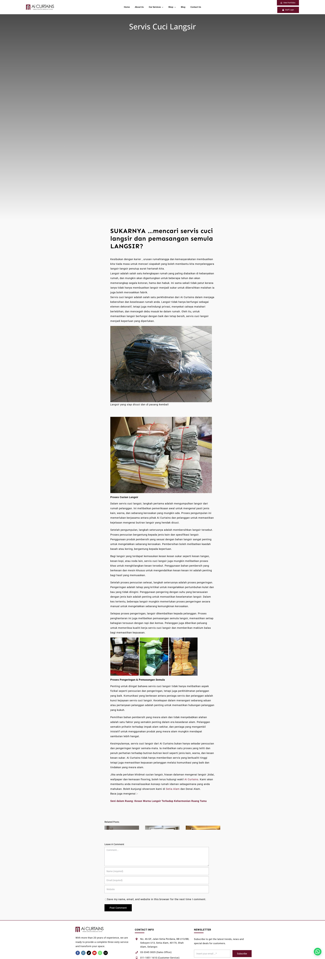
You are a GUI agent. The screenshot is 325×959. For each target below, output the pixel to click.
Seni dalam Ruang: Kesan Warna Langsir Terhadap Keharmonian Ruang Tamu (158, 801)
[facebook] (78, 953)
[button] (317, 951)
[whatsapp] (100, 953)
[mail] (105, 953)
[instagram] (83, 953)
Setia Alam (173, 788)
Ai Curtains (191, 779)
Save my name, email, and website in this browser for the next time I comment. (156, 899)
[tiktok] (89, 953)
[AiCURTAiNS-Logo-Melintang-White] (40, 5)
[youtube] (94, 953)
